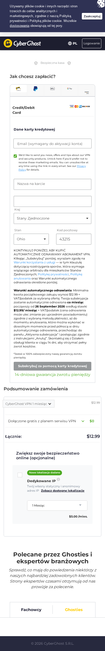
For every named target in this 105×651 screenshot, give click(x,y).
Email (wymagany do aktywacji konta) (50, 144)
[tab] (18, 88)
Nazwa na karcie (31, 184)
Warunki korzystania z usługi (34, 262)
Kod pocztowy (67, 230)
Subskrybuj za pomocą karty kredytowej (52, 366)
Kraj (17, 209)
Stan (17, 230)
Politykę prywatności (53, 274)
